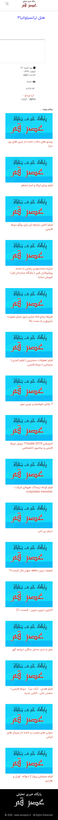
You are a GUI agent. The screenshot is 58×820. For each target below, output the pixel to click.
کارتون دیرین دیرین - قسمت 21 (34, 610)
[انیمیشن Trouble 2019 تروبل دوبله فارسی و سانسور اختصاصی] (29, 428)
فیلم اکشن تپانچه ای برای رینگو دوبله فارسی (32, 227)
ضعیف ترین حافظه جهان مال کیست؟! (31, 570)
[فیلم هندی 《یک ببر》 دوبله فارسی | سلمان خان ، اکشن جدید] (29, 674)
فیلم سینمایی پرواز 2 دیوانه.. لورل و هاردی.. (33, 778)
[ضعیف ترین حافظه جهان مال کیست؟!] (29, 555)
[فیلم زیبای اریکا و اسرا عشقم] (29, 170)
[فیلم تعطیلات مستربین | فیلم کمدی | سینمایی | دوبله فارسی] (29, 345)
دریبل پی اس (45, 531)
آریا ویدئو (29, 96)
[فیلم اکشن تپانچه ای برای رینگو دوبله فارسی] (29, 210)
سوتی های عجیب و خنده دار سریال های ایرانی (30, 734)
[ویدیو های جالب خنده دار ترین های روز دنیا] (29, 126)
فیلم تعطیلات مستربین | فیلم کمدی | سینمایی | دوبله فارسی (32, 362)
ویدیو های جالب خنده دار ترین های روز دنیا (30, 144)
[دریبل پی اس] (29, 516)
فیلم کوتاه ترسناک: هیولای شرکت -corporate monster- (33, 489)
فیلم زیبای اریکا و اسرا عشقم (37, 185)
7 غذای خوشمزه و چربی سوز (36, 404)
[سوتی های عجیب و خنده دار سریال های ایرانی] (29, 717)
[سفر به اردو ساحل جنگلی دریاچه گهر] (29, 634)
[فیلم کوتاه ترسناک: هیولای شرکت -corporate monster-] (29, 472)
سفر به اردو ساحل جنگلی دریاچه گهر (32, 649)
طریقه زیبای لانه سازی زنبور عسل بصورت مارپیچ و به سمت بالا (30, 319)
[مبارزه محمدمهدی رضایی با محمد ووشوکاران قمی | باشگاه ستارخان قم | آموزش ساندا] (29, 253)
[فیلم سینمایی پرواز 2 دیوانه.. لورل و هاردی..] (29, 761)
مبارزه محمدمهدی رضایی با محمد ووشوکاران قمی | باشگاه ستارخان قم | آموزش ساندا (32, 273)
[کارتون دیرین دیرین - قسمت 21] (29, 595)
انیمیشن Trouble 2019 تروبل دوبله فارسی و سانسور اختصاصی (31, 445)
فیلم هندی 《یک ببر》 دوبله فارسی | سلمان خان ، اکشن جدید (32, 691)
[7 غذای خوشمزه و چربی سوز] (29, 389)
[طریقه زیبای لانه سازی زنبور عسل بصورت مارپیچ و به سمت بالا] (29, 301)
